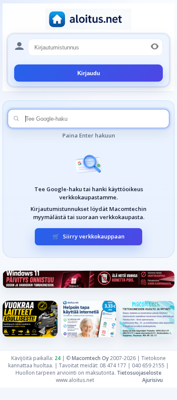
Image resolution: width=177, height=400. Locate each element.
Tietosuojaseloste (139, 372)
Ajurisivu (152, 380)
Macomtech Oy (90, 358)
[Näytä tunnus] (155, 47)
